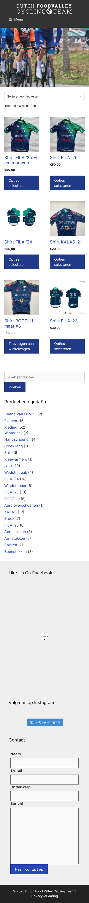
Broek (9, 518)
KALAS (10, 512)
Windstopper (15, 486)
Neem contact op (29, 869)
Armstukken (14, 538)
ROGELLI (12, 499)
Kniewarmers (15, 459)
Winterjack (13, 433)
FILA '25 (11, 492)
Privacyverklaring (44, 896)
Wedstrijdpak (15, 472)
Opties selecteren (17, 183)
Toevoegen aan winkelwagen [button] (21, 346)
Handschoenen (17, 439)
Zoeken (15, 387)
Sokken (10, 545)
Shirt (8, 452)
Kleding (10, 427)
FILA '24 (11, 479)
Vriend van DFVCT (20, 414)
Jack (8, 466)
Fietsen (10, 421)
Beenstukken (15, 551)
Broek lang (13, 446)
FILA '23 (11, 525)
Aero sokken (15, 532)
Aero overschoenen (21, 505)
